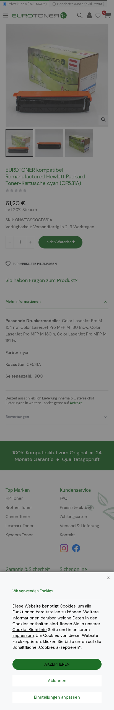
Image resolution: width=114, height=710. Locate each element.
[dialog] (57, 355)
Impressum (23, 635)
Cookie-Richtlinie (29, 629)
